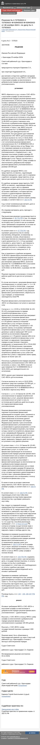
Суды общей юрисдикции (11, 10)
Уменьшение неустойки (10, 709)
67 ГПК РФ (22, 231)
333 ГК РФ (28, 200)
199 (23, 594)
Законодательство (9, 13)
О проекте (4, 738)
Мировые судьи (29, 10)
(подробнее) (22, 685)
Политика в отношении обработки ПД (18, 738)
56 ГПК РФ (19, 218)
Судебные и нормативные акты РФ (15, 3)
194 (19, 594)
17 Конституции (21, 524)
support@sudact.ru (15, 736)
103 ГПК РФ (22, 557)
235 (27, 594)
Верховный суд (8, 7)
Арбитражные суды (23, 7)
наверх (32, 733)
